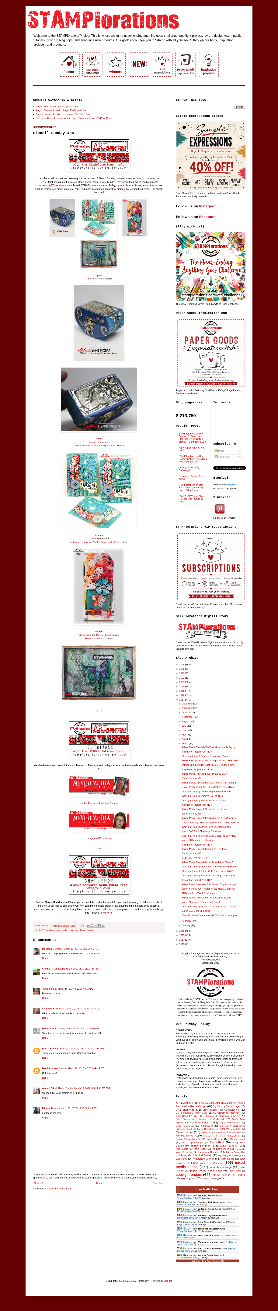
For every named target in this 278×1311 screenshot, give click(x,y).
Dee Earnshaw (50, 1068)
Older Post (158, 1183)
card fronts (181, 1158)
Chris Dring (182, 1116)
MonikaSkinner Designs (213, 1136)
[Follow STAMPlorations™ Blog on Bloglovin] (225, 485)
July (184, 726)
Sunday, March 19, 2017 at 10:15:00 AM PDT (76, 968)
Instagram (208, 206)
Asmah (154, 185)
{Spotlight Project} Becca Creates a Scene (203, 800)
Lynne (120, 185)
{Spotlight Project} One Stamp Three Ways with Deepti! (210, 866)
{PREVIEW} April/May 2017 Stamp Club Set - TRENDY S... (211, 760)
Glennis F (47, 968)
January (186, 925)
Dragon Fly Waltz (95, 278)
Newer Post (40, 1183)
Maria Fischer (184, 1132)
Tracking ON (218, 1261)
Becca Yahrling (50, 1048)
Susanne (139, 185)
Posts (221, 451)
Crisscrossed (95, 538)
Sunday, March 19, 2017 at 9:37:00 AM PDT (77, 949)
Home (99, 1183)
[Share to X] (96, 926)
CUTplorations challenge (226, 1113)
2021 (182, 682)
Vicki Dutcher (205, 1155)
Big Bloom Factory (78, 542)
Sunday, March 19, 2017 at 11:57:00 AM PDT (78, 1008)
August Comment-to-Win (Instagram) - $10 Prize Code (63, 114)
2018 (182, 695)
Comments (223, 456)
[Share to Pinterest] (103, 926)
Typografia (186, 1155)
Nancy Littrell (233, 1135)
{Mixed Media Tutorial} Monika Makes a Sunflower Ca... (210, 818)
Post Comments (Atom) (59, 1188)
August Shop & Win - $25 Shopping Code (57, 106)
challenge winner (203, 1158)
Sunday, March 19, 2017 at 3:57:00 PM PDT (81, 1068)
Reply (45, 958)
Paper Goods (214, 1138)
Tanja (45, 989)
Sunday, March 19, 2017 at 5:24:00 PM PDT (87, 1088)
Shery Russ (217, 1142)
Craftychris (48, 1008)
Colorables (201, 1119)
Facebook (208, 217)
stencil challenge (211, 1178)
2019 (182, 691)
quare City (95, 442)
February (187, 921)
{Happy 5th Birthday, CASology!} (189, 469)
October (186, 712)
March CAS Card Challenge (196, 911)
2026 (182, 664)
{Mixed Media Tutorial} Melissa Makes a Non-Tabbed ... (210, 782)
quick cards (235, 1171)
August (186, 721)
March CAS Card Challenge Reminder (201, 831)
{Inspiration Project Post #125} (197, 769)
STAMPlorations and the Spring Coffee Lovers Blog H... (210, 787)
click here (106, 912)
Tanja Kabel (200, 1149)
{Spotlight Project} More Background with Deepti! (206, 791)
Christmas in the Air (229, 1116)
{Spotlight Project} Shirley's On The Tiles (202, 796)
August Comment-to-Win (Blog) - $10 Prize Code (61, 110)
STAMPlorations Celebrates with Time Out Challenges (209, 915)
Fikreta (46, 1108)
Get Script (196, 1261)
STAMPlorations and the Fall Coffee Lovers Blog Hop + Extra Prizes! (191, 488)
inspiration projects (207, 1162)
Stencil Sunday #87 (192, 853)
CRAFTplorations (211, 1110)
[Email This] (88, 926)
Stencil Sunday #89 (192, 778)
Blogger (168, 1281)
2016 (182, 931)
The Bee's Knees (220, 1149)
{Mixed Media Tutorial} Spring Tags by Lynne (205, 809)
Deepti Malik (202, 1122)
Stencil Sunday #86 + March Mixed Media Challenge (209, 888)
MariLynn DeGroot (229, 1129)
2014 (182, 940)
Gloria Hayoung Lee (185, 1126)
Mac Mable (48, 949)
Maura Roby (207, 1132)
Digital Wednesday (229, 1122)
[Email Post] (82, 925)
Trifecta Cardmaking (235, 1152)
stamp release (221, 1174)
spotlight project (189, 1175)
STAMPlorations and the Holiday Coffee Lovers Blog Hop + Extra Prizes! (193, 459)
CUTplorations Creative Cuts (191, 1113)
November (187, 708)
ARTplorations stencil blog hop (216, 1103)
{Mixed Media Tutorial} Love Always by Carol (204, 774)
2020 (182, 686)
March (185, 743)
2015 (182, 935)
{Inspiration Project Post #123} (197, 844)
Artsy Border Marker (111, 542)
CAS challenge (185, 1109)
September (188, 717)
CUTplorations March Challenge (198, 893)
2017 (182, 700)
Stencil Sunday (87, 930)
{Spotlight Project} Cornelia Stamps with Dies (205, 756)
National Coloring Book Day (189, 1139)
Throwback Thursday (209, 1152)
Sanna (129, 185)
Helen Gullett (49, 1028)
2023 (182, 673)
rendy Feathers (82, 445)
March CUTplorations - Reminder (199, 840)
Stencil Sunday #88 (192, 813)
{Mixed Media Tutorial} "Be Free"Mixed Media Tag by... (209, 747)
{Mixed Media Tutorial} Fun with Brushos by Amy (206, 897)
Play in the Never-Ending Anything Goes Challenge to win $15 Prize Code (74, 118)
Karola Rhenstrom (206, 1129)
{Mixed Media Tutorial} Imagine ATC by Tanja (205, 849)
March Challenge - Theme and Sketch (201, 902)
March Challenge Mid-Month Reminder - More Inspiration (211, 822)
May (184, 734)
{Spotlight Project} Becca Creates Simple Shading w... (209, 875)
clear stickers (227, 1159)
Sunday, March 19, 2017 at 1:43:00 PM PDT (79, 1028)
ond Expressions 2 (107, 445)
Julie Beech (186, 1129)
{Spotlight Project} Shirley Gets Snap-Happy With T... (208, 871)
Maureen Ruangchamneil (229, 1132)
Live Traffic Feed (207, 1189)
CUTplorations (231, 1110)
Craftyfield (218, 1119)
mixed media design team (67, 930)
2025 (182, 669)
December (187, 703)
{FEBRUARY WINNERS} (194, 858)
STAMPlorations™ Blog (188, 1198)
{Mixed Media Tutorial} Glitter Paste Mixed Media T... (208, 862)
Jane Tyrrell (239, 1126)
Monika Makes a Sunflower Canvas (98, 803)
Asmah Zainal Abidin (53, 1088)
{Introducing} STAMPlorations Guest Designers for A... (209, 765)
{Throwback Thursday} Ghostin (191, 1218)
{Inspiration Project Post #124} (197, 805)
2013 (182, 944)
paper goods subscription (206, 1170)
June (185, 730)
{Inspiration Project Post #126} (197, 751)
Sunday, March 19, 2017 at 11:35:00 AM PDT (72, 989)
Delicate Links (103, 634)
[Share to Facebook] (99, 926)
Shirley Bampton (200, 1145)
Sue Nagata (182, 1149)
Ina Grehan (223, 1126)
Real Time (206, 1261)
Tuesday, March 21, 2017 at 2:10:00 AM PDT (73, 1108)
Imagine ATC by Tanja (99, 838)
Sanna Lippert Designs (192, 1142)
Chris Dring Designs (204, 1116)
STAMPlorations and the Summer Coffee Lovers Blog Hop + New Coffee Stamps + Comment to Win (192, 437)
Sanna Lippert (237, 1139)
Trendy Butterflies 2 (95, 638)
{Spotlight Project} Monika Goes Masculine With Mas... (209, 836)
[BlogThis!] (92, 926)
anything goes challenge (229, 1155)
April (184, 739)
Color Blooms (183, 1119)
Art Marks (94, 542)
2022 (182, 677)
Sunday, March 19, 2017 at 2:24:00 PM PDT (82, 1048)
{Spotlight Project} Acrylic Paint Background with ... (207, 827)
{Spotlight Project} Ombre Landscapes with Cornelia (208, 906)
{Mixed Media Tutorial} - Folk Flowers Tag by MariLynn (209, 884)
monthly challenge (221, 1167)
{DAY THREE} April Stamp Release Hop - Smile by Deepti (192, 499)
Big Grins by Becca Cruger (226, 1106)
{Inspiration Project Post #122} (197, 880)
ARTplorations (57, 185)
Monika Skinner (185, 1135)
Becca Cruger (198, 1106)
